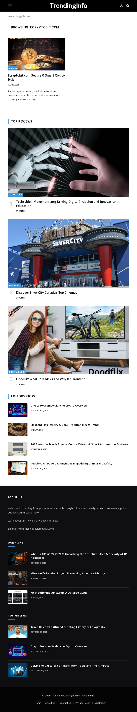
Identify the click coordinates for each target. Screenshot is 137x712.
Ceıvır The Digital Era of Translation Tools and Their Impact (70, 665)
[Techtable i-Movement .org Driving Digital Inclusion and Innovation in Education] (68, 162)
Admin (22, 211)
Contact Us (65, 703)
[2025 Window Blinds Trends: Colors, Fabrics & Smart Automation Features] (17, 449)
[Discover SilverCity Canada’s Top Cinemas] (68, 253)
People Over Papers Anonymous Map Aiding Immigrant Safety (71, 463)
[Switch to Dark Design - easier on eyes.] (121, 5)
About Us (50, 703)
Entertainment (17, 372)
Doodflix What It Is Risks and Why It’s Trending (50, 379)
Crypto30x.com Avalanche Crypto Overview (59, 405)
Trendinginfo (87, 695)
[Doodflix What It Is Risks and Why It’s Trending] (68, 340)
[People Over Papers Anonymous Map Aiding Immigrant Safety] (17, 468)
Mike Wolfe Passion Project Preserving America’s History (68, 573)
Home (11, 16)
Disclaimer (100, 703)
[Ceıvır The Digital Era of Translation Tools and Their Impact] (17, 670)
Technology (15, 195)
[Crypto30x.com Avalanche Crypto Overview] (17, 410)
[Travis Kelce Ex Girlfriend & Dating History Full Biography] (17, 631)
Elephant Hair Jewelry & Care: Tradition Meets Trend (65, 425)
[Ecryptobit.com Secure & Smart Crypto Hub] (36, 54)
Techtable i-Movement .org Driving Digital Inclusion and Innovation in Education (68, 204)
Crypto (13, 68)
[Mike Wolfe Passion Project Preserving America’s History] (17, 578)
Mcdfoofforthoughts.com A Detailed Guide (59, 592)
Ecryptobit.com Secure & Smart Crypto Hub (36, 77)
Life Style (14, 286)
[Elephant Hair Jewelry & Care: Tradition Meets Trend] (17, 429)
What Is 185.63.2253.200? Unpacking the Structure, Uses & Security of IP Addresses (79, 555)
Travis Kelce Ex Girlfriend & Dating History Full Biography (68, 627)
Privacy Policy (82, 703)
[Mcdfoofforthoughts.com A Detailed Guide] (17, 597)
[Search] (127, 6)
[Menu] (10, 6)
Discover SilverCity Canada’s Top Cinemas (46, 292)
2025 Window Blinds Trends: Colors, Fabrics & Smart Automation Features (79, 444)
